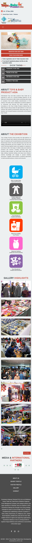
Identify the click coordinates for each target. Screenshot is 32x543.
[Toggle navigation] (2, 27)
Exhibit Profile (16, 481)
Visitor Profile (16, 484)
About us (16, 478)
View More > (27, 453)
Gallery (16, 488)
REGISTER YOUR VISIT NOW (16, 51)
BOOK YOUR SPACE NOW (16, 55)
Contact (16, 491)
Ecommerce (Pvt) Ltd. (16, 541)
